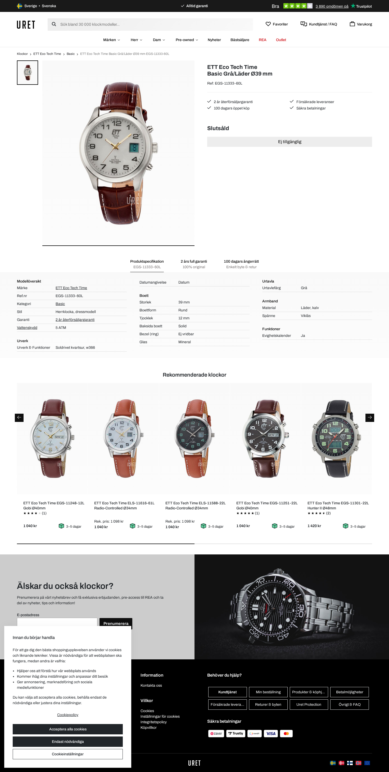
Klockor (22, 54)
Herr (134, 40)
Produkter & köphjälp (309, 692)
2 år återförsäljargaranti (233, 102)
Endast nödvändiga (68, 742)
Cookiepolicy (67, 715)
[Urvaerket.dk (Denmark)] (342, 763)
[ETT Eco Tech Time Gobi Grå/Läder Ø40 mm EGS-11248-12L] (52, 438)
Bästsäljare (239, 40)
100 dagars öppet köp (231, 108)
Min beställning (268, 692)
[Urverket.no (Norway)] (359, 763)
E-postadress (28, 615)
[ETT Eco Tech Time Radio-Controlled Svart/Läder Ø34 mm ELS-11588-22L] (194, 438)
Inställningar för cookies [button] (160, 716)
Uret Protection (308, 705)
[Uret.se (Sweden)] (333, 763)
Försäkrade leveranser (315, 102)
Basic (71, 54)
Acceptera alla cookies (68, 729)
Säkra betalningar (311, 108)
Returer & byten (268, 705)
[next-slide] (369, 418)
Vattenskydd (27, 328)
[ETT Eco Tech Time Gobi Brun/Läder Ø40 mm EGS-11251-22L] (265, 438)
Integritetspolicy (154, 722)
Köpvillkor (149, 728)
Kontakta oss (151, 685)
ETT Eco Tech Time (47, 54)
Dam (157, 40)
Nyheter (214, 40)
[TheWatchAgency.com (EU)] (367, 763)
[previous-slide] (19, 418)
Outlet (281, 40)
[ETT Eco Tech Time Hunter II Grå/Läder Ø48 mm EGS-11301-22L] (336, 438)
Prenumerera (115, 623)
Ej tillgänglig (289, 141)
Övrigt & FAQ (350, 705)
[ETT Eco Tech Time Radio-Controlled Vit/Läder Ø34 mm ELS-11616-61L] (123, 438)
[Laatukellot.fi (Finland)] (350, 763)
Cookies (147, 711)
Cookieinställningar (68, 754)
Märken (109, 40)
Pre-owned (185, 40)
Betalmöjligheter (349, 692)
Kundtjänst (227, 692)
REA (262, 40)
